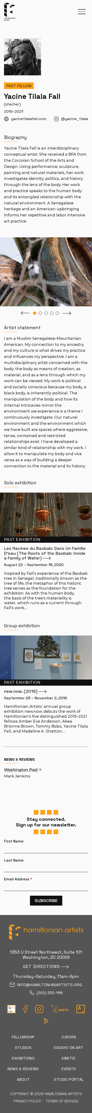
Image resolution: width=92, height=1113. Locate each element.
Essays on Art (69, 1047)
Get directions (41, 966)
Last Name (14, 860)
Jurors (68, 1037)
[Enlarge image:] (88, 240)
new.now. (21, 691)
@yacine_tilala (74, 119)
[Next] (67, 313)
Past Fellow (19, 85)
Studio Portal (69, 1079)
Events (69, 1068)
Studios (23, 1047)
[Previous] (25, 313)
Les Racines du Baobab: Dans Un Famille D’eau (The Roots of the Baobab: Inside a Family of (45, 553)
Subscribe (46, 900)
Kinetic (69, 1058)
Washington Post (21, 769)
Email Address (18, 879)
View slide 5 (57, 313)
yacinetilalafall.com (28, 119)
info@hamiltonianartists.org (49, 985)
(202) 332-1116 (50, 993)
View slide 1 (34, 313)
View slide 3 (46, 313)
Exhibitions (23, 1058)
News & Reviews (23, 1068)
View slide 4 (51, 313)
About (23, 1079)
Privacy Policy (27, 1101)
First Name (14, 841)
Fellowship (23, 1037)
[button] (82, 11)
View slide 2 (40, 313)
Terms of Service (62, 1101)
